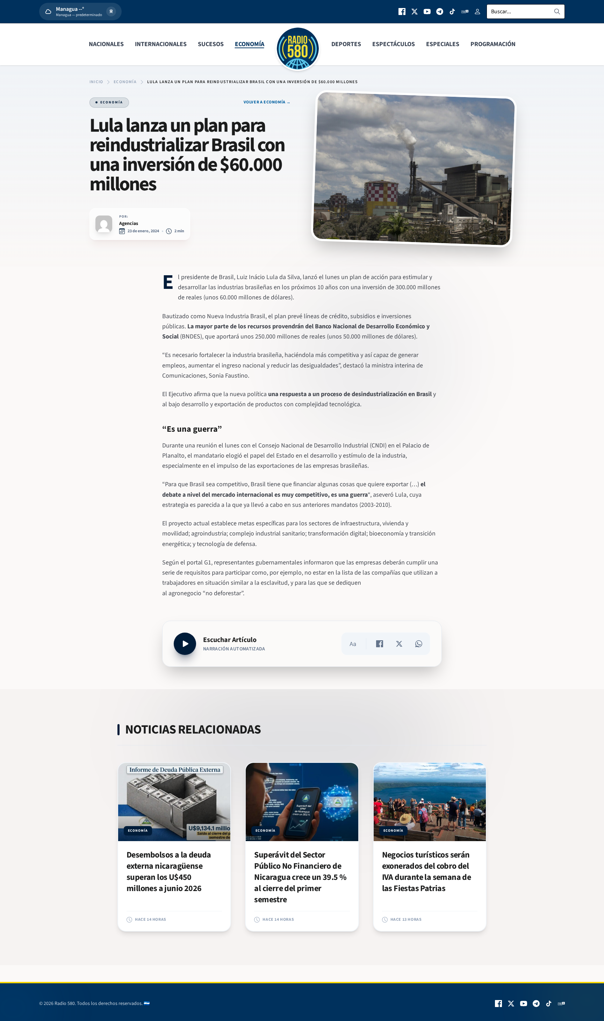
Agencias (128, 223)
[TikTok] (452, 11)
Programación (493, 44)
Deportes (346, 44)
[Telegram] (439, 11)
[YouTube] (427, 11)
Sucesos (211, 44)
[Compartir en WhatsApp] (418, 643)
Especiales (442, 44)
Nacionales (106, 44)
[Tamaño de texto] (352, 643)
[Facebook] (401, 11)
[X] (414, 11)
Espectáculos (393, 44)
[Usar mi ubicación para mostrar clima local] (111, 11)
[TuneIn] (464, 11)
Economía (249, 44)
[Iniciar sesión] (477, 11)
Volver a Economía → (267, 102)
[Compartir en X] (399, 643)
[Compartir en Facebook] (379, 643)
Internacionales (161, 44)
